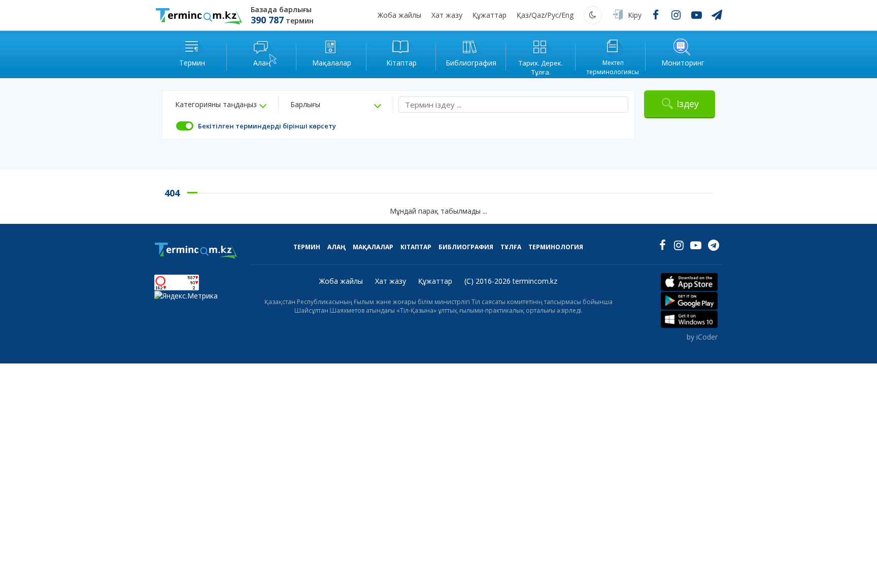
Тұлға (510, 247)
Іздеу (688, 103)
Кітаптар (415, 247)
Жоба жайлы (399, 15)
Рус (553, 15)
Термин (306, 247)
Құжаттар (490, 15)
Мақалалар (373, 247)
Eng (567, 15)
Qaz (538, 15)
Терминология (555, 247)
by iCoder (702, 337)
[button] (220, 104)
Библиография (465, 247)
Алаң (336, 247)
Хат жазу (446, 15)
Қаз (523, 15)
